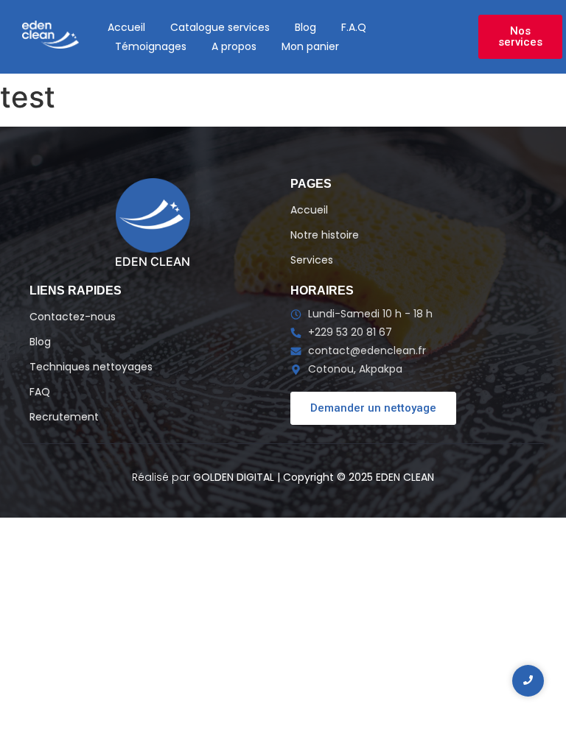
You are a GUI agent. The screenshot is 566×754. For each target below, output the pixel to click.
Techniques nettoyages (91, 366)
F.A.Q (353, 27)
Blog (305, 27)
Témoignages (150, 46)
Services (311, 260)
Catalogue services (220, 27)
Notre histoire (324, 235)
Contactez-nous (72, 316)
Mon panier (310, 46)
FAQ (39, 391)
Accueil (126, 27)
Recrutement (64, 416)
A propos (234, 46)
